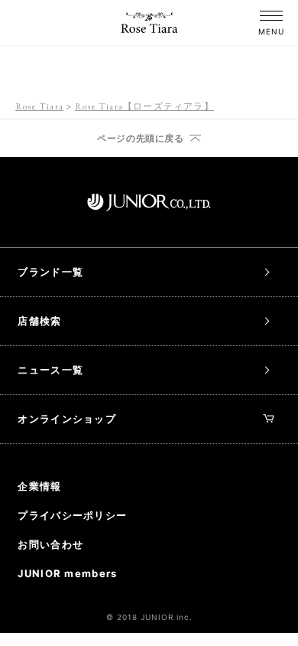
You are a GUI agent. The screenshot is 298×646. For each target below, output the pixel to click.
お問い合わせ (50, 544)
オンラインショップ (67, 419)
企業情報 (39, 486)
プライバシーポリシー (72, 515)
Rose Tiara (39, 106)
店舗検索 (39, 321)
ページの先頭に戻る (140, 138)
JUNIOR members (67, 573)
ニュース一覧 (50, 370)
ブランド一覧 (50, 272)
